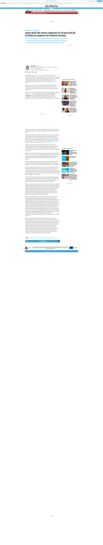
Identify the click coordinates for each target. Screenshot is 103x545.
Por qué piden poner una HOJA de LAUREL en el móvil (43, 3)
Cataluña (32, 10)
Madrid (28, 10)
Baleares (40, 10)
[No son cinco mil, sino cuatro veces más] (66, 158)
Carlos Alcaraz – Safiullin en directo (38, 11)
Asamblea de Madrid (31, 154)
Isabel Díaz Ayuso (49, 237)
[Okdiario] (51, 6)
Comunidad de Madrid (39, 75)
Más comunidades (73, 10)
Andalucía (36, 10)
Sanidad (54, 237)
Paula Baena (32, 66)
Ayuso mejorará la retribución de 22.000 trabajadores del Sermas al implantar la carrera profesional (46, 40)
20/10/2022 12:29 (33, 69)
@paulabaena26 (39, 66)
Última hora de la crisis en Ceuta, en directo (39, 13)
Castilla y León (66, 10)
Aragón (53, 10)
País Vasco (57, 10)
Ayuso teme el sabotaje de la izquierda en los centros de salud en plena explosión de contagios (45, 42)
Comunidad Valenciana (47, 10)
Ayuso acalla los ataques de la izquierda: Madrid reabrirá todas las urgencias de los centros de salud (46, 38)
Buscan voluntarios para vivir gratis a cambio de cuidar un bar (30, 3)
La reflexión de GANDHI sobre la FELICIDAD (56, 3)
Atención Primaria (31, 93)
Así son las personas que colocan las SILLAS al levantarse (14, 3)
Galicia (62, 10)
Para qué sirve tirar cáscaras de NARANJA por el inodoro (71, 3)
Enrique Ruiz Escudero (49, 142)
